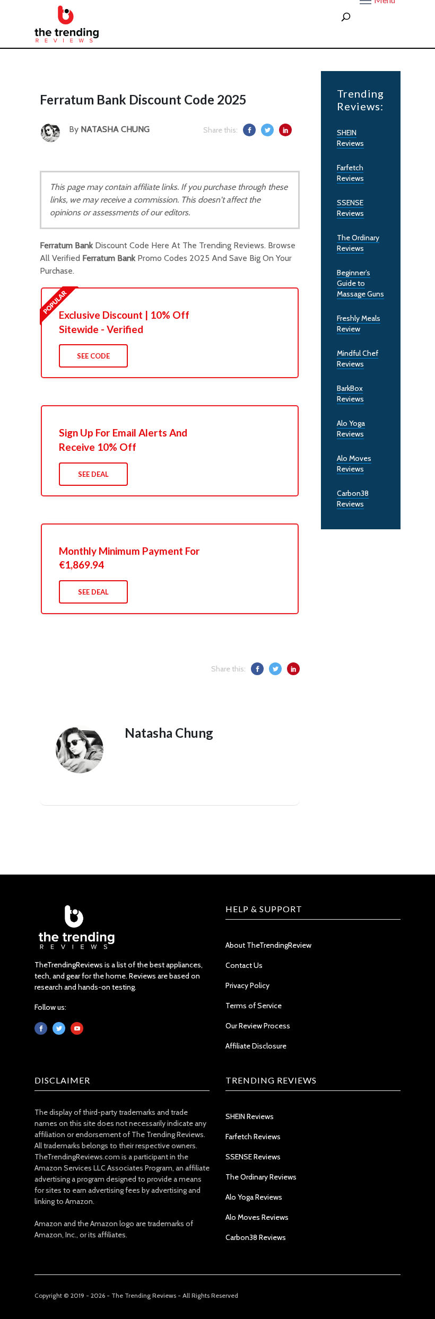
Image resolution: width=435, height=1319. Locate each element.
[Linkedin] (77, 1028)
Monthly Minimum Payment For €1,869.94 (129, 558)
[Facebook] (40, 1028)
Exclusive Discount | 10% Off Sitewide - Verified (124, 322)
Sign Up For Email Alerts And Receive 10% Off (123, 439)
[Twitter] (59, 1028)
